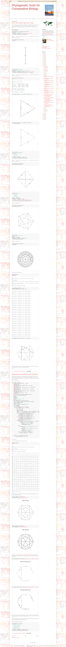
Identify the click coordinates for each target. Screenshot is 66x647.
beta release (49, 34)
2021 (44, 59)
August (45, 71)
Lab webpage (34, 18)
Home (12, 18)
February (45, 110)
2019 (44, 61)
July (44, 72)
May (44, 75)
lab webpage (45, 47)
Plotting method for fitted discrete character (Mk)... (48, 78)
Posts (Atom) (17, 637)
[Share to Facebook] (29, 371)
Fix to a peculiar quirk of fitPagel (48, 94)
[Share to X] (28, 371)
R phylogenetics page (46, 46)
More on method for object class (23, 23)
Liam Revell (49, 39)
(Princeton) (45, 18)
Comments (16, 18)
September (45, 70)
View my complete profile (50, 40)
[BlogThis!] (27, 371)
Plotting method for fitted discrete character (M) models (25, 374)
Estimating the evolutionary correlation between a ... (47, 96)
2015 (44, 113)
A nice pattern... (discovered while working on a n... (48, 80)
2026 (44, 53)
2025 (44, 54)
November (45, 67)
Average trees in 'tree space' (48, 104)
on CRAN (27, 18)
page (21, 18)
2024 (44, 55)
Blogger (35, 642)
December (45, 66)
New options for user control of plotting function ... (48, 90)
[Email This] (26, 371)
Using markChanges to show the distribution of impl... (48, 101)
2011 (44, 118)
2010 (44, 119)
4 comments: (23, 633)
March (45, 109)
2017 (44, 64)
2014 (44, 114)
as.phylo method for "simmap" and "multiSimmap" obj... (48, 106)
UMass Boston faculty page (47, 48)
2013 (44, 115)
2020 (44, 60)
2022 (44, 58)
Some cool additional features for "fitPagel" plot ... (48, 84)
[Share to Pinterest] (30, 371)
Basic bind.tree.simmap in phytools (49, 97)
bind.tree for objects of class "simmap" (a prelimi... (48, 99)
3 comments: (23, 371)
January (45, 111)
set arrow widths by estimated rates (28, 554)
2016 (44, 65)
